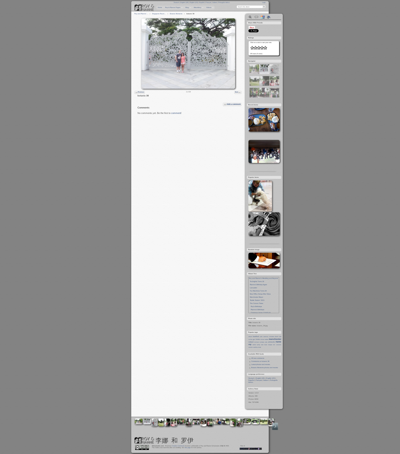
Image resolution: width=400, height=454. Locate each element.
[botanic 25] (254, 73)
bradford (256, 336)
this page (188, 447)
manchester (275, 339)
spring (258, 344)
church (276, 336)
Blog (186, 7)
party (266, 342)
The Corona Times (256, 303)
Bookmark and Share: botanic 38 (263, 17)
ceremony (265, 336)
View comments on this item (256, 17)
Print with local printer (269, 17)
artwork (250, 336)
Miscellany (196, 7)
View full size (250, 17)
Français (209, 2)
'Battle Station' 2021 (257, 300)
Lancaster (253, 288)
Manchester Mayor (256, 297)
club (280, 336)
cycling (250, 339)
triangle (270, 344)
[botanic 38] (264, 73)
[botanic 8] (274, 85)
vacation (250, 347)
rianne (278, 342)
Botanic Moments (176, 14)
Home (160, 7)
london (266, 339)
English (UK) (184, 2)
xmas (259, 347)
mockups (256, 342)
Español (202, 2)
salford (254, 344)
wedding (255, 347)
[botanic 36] (274, 73)
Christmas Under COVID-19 (259, 313)
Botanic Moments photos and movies (264, 367)
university (278, 344)
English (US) (194, 2)
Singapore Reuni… (159, 14)
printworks (271, 342)
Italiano (215, 2)
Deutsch (177, 2)
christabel (271, 336)
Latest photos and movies (260, 364)
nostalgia (262, 342)
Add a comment (234, 104)
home (258, 339)
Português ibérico (224, 2)
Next (236, 92)
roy (249, 344)
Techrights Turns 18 (256, 281)
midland (250, 342)
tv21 (274, 344)
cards (261, 336)
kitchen (262, 339)
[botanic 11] (264, 97)
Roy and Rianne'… (141, 14)
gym (254, 339)
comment (176, 113)
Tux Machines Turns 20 (258, 291)
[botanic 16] (254, 85)
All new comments (257, 358)
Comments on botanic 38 (260, 361)
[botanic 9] (274, 97)
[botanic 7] (264, 85)
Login (264, 2)
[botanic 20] (254, 97)
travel (265, 344)
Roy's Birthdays (255, 306)
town (262, 344)
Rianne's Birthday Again (258, 284)
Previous (141, 92)
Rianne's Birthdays (256, 309)
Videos (208, 7)
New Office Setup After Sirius (260, 294)
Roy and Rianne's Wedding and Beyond (263, 278)
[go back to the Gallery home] (144, 7)
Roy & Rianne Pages (172, 7)
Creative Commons (178, 446)
